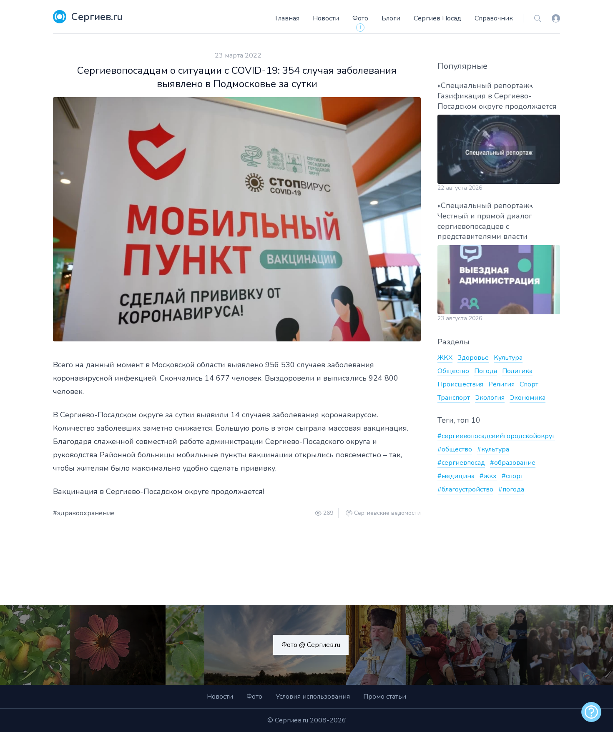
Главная (287, 18)
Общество (453, 371)
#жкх (488, 476)
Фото (360, 18)
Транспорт (453, 397)
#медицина (456, 476)
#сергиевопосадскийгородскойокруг (496, 436)
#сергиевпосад (461, 462)
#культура (493, 449)
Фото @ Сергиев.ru (310, 644)
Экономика (527, 397)
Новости (326, 18)
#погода (511, 489)
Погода (485, 371)
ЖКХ (444, 357)
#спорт (512, 476)
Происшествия (460, 384)
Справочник (494, 18)
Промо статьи (384, 696)
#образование (512, 462)
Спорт (529, 384)
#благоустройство (465, 489)
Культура (508, 357)
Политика (517, 371)
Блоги (391, 18)
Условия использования (313, 696)
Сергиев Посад (437, 18)
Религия (501, 384)
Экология (490, 397)
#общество (454, 449)
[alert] (591, 712)
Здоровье (473, 357)
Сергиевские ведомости (387, 513)
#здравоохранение (84, 513)
